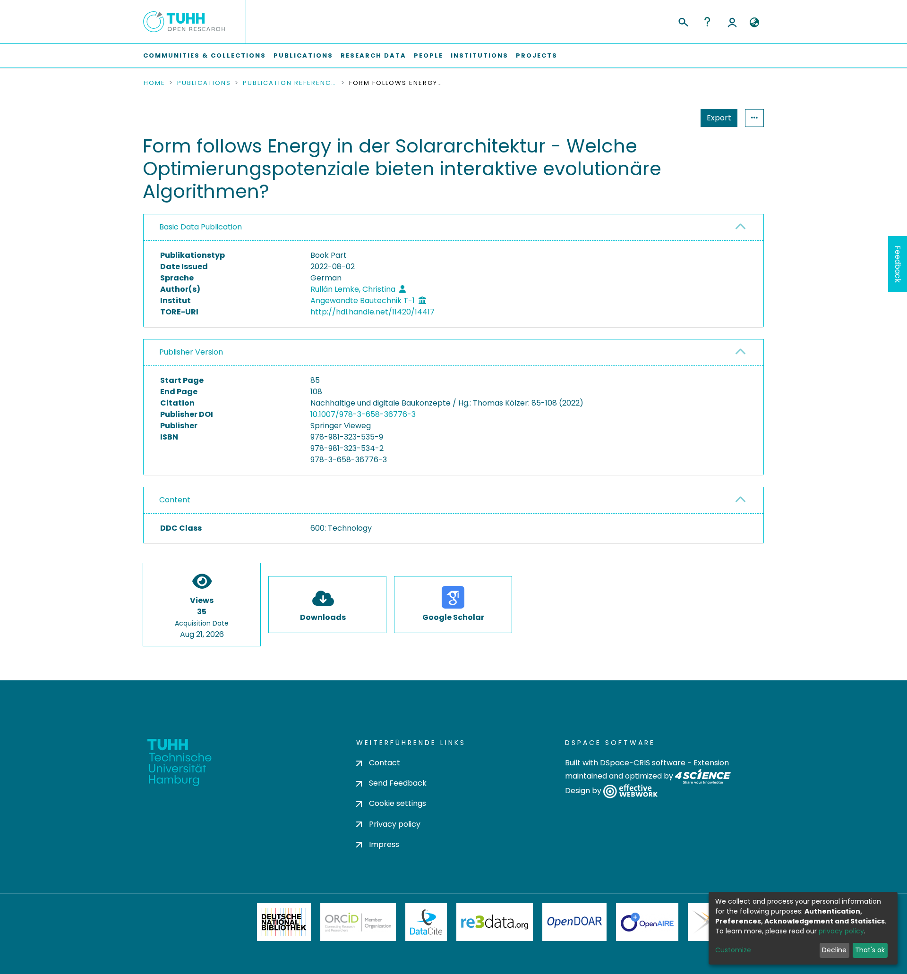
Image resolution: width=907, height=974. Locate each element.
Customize (733, 950)
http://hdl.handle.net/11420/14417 (372, 311)
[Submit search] (683, 20)
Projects (536, 55)
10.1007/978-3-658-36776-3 (363, 414)
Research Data (373, 55)
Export (719, 117)
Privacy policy (394, 824)
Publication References (290, 83)
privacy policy (841, 931)
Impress (384, 844)
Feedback (897, 264)
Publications (303, 55)
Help (707, 21)
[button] (754, 22)
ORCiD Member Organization (358, 922)
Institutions (479, 55)
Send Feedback (398, 783)
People (428, 55)
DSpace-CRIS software (642, 762)
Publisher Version (191, 352)
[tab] (453, 227)
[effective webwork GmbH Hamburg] (630, 791)
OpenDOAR (574, 922)
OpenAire (647, 922)
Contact (384, 762)
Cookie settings (397, 803)
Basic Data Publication (200, 226)
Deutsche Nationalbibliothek (284, 922)
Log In (732, 21)
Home (154, 83)
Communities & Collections (204, 55)
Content (174, 499)
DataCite (426, 922)
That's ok (870, 950)
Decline (834, 950)
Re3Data (494, 922)
